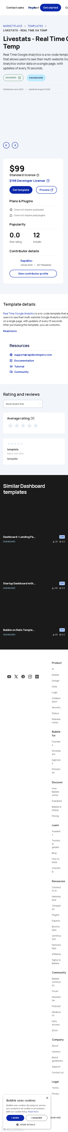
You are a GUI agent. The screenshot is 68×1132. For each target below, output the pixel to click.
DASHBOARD (9, 541)
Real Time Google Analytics (19, 313)
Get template (21, 190)
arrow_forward (15, 145)
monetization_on (11, 209)
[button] (26, 1124)
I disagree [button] (36, 1117)
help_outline (37, 175)
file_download (53, 541)
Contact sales (15, 7)
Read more (33, 1111)
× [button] (47, 1098)
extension (11, 215)
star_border (60, 541)
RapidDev (26, 261)
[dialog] (27, 1112)
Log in (32, 7)
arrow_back (6, 145)
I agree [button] (15, 1117)
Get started (50, 7)
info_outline (19, 77)
